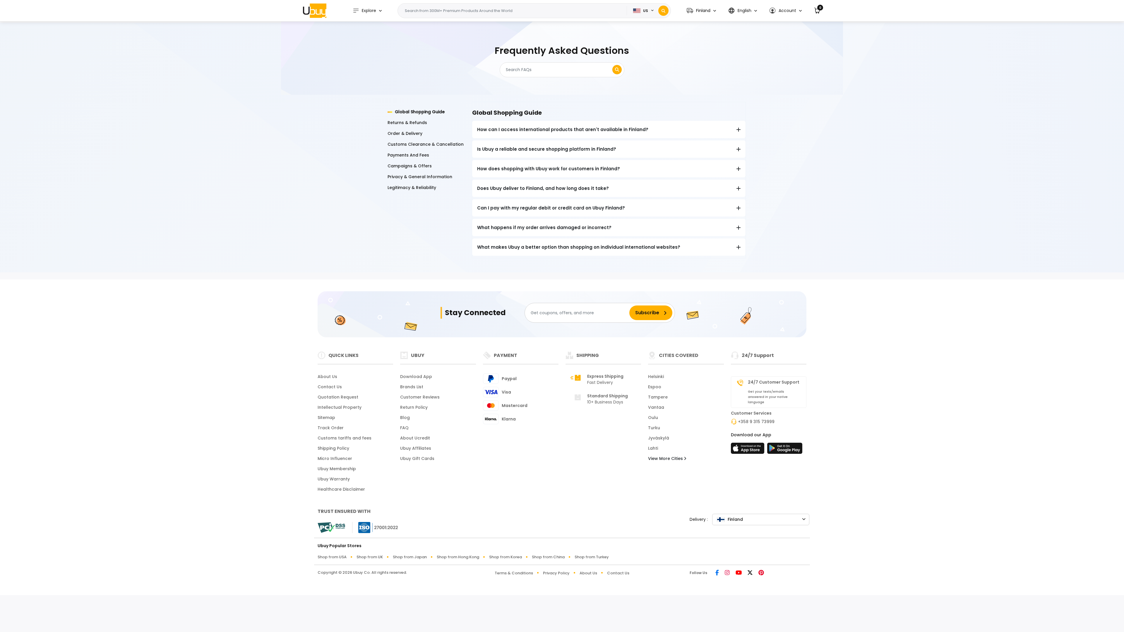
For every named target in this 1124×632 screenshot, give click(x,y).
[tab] (426, 112)
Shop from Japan (410, 557)
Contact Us (330, 387)
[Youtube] (738, 573)
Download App (416, 376)
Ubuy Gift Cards (417, 458)
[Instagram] (727, 573)
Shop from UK (370, 557)
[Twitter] (750, 573)
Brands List (411, 387)
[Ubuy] (314, 10)
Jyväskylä (658, 438)
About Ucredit (415, 438)
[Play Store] (784, 450)
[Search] (663, 11)
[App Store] (748, 450)
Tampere (658, 397)
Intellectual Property (339, 407)
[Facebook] (717, 573)
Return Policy (414, 407)
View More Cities (666, 458)
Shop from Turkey (592, 557)
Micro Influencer (335, 458)
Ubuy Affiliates (415, 448)
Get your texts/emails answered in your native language (768, 396)
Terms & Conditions (514, 573)
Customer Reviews (420, 397)
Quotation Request (338, 397)
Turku (654, 428)
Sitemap (326, 417)
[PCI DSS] (331, 527)
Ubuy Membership (337, 469)
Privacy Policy (556, 573)
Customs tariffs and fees (344, 438)
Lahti (653, 448)
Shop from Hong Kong (458, 557)
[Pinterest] (761, 573)
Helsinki (656, 376)
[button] (701, 10)
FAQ (404, 428)
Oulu (653, 417)
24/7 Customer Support (773, 382)
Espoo (654, 387)
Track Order (331, 428)
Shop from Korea (505, 557)
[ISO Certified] (375, 527)
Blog (405, 417)
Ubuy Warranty (334, 479)
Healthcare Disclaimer (341, 489)
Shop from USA (332, 557)
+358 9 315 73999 (756, 422)
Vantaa (656, 407)
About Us (327, 376)
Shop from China (548, 557)
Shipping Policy (333, 448)
